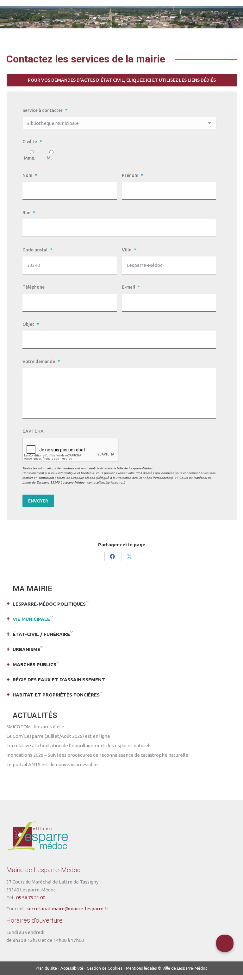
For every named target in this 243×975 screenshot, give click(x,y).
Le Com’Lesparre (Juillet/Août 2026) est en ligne (58, 736)
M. (49, 158)
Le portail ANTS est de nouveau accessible (52, 764)
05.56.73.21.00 (30, 897)
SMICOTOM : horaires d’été (35, 726)
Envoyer (38, 500)
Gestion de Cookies (104, 968)
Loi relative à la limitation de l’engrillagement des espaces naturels (79, 745)
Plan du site (46, 968)
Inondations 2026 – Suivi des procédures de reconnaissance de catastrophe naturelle (97, 755)
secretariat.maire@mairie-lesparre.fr (67, 908)
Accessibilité (71, 968)
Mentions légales (141, 968)
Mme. (29, 158)
